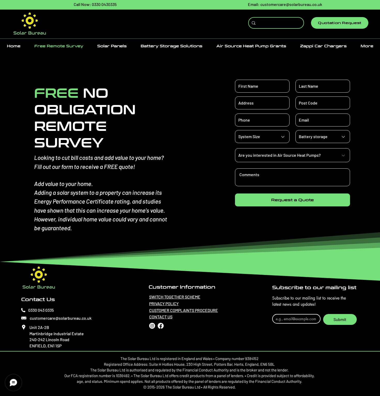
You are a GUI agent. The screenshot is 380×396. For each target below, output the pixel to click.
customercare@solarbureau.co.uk (291, 4)
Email (278, 310)
